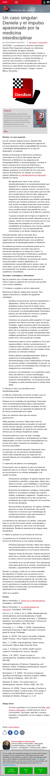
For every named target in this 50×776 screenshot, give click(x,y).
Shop (5, 2)
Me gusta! (32, 42)
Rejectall (26, 770)
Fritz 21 (7, 111)
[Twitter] (16, 732)
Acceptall (40, 770)
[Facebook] (10, 732)
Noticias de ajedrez (23, 10)
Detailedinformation (11, 770)
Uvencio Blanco (13, 727)
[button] (16, 2)
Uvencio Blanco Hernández (23, 741)
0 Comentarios (42, 42)
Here (38, 759)
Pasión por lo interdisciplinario (33, 601)
